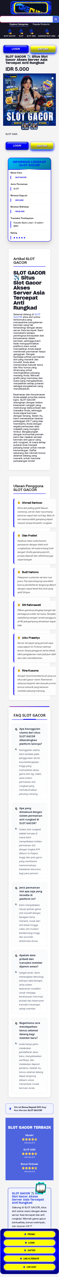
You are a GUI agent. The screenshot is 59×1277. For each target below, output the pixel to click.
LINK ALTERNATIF (31, 1260)
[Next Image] (53, 100)
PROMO (31, 1234)
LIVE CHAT (31, 1268)
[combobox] (26, 19)
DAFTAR (43, 49)
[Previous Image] (5, 100)
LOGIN (16, 49)
